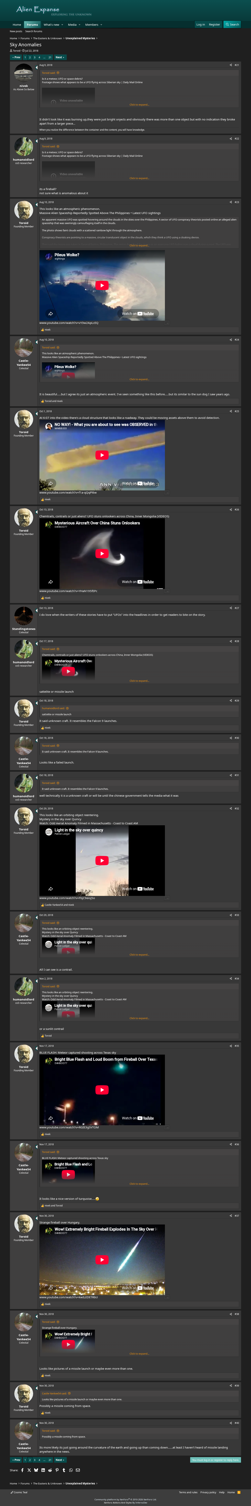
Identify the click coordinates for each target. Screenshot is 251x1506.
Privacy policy (208, 1492)
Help (222, 1492)
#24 (237, 339)
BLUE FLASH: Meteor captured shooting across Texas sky (77, 1052)
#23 (237, 202)
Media (72, 24)
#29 (237, 700)
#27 (237, 608)
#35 (237, 1046)
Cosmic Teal (20, 1492)
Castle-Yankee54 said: (54, 1393)
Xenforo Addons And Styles (118, 1502)
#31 (237, 775)
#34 (237, 978)
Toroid (16, 50)
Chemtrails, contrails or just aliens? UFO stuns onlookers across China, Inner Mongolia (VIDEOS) (104, 516)
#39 (237, 1385)
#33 (237, 915)
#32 (237, 808)
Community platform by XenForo (126, 1499)
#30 (237, 738)
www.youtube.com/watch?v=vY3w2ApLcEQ (68, 323)
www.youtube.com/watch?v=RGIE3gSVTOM (69, 1127)
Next (59, 57)
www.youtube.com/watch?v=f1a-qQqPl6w (68, 492)
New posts (16, 31)
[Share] (230, 65)
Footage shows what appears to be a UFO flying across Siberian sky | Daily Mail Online (92, 82)
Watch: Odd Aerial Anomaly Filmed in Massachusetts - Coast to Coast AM (88, 823)
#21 (237, 65)
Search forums (33, 31)
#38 (237, 1314)
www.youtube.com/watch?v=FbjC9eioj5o (67, 898)
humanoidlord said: (53, 708)
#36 (237, 1144)
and (54, 401)
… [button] (44, 57)
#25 (237, 411)
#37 (237, 1215)
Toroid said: (48, 73)
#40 (237, 1423)
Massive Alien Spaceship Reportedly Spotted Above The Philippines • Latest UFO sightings (100, 213)
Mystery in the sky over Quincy (60, 819)
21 (50, 57)
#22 (237, 138)
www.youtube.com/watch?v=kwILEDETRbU (68, 1297)
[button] (62, 24)
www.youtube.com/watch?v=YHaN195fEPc (68, 591)
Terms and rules (188, 1492)
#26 (237, 509)
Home (17, 24)
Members (91, 24)
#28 (237, 641)
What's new (51, 24)
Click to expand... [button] (139, 104)
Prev (17, 57)
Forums (32, 24)
